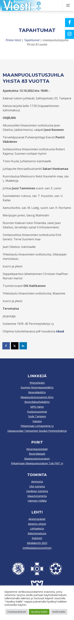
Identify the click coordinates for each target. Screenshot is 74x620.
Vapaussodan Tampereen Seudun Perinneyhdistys (37, 430)
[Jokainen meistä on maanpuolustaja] (35, 5)
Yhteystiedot (37, 382)
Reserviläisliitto (37, 392)
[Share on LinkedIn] (23, 345)
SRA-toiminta (37, 486)
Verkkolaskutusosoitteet (37, 548)
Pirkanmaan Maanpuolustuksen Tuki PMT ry (37, 463)
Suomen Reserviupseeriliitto (37, 387)
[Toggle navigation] (68, 5)
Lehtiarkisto (37, 528)
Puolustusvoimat (37, 411)
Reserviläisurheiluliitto (37, 402)
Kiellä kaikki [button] (58, 611)
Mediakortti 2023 (37, 543)
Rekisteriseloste (37, 533)
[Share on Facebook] (6, 345)
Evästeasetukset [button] (17, 611)
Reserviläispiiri (37, 453)
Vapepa (37, 421)
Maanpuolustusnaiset (37, 458)
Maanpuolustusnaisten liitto (37, 397)
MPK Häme (37, 406)
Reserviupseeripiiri (37, 449)
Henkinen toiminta (37, 491)
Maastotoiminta (37, 496)
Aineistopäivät (37, 519)
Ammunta (37, 481)
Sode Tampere (37, 416)
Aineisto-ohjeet (37, 524)
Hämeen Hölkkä (37, 500)
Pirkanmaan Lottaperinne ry (37, 426)
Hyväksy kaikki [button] (39, 611)
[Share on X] (14, 345)
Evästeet (37, 538)
